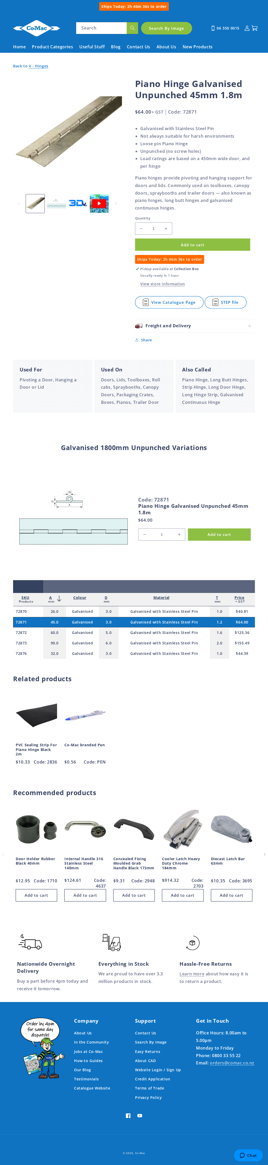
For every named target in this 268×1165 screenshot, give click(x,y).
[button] (195, 326)
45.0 (55, 622)
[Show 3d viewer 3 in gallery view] (78, 203)
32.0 (55, 653)
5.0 (108, 632)
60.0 (55, 632)
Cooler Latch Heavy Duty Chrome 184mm (181, 863)
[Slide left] (19, 203)
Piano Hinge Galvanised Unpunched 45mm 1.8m (193, 509)
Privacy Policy (148, 1097)
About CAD (145, 1060)
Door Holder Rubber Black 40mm (35, 861)
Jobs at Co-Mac (88, 1051)
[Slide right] (116, 203)
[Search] (132, 28)
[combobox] (107, 28)
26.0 (55, 611)
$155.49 (242, 642)
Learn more (192, 974)
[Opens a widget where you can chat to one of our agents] (248, 1155)
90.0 (55, 642)
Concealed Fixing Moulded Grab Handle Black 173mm (133, 863)
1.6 (219, 632)
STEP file (234, 304)
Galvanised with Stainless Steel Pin (164, 611)
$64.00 (242, 622)
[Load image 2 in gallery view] (56, 203)
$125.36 (242, 632)
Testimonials (86, 1078)
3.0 (108, 611)
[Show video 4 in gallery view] (99, 203)
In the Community (91, 1042)
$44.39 (242, 653)
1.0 (219, 611)
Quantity (142, 218)
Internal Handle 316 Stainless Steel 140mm (83, 863)
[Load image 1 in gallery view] (35, 203)
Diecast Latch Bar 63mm (228, 861)
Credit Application (152, 1078)
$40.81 (242, 611)
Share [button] (146, 339)
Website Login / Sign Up (158, 1069)
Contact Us (145, 1032)
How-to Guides (88, 1060)
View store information (162, 283)
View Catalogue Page (173, 304)
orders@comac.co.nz (232, 1063)
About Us (83, 1032)
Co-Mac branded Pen (84, 745)
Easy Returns (147, 1051)
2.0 (219, 642)
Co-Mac (140, 1153)
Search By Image (151, 1042)
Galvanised (82, 611)
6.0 (108, 642)
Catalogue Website (92, 1088)
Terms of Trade (149, 1088)
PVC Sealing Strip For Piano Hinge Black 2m (36, 749)
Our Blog (82, 1069)
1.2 (219, 622)
